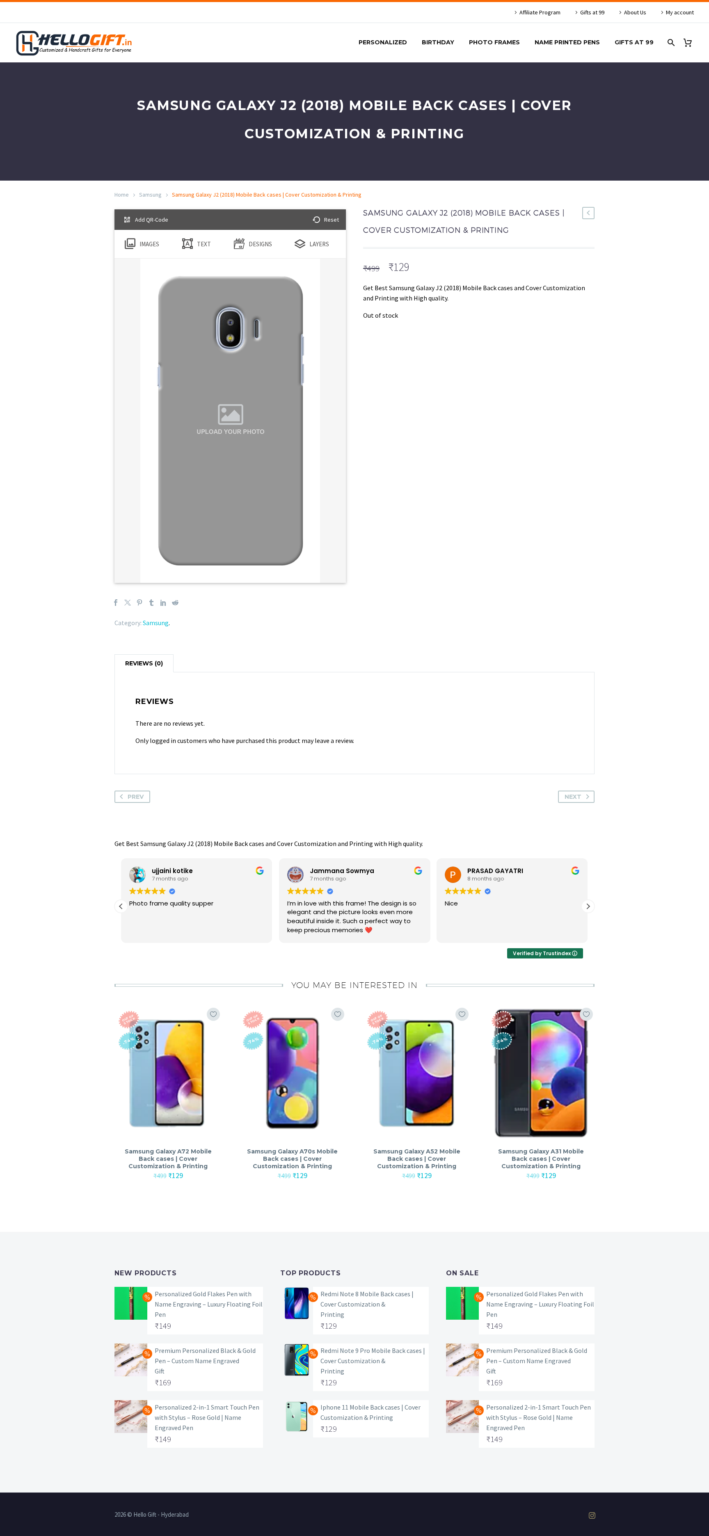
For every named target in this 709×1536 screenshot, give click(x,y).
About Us (635, 12)
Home (121, 194)
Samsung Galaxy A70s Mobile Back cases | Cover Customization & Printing (292, 1159)
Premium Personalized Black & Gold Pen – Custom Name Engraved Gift (205, 1360)
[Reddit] (175, 602)
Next (573, 796)
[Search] (670, 42)
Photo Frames (494, 42)
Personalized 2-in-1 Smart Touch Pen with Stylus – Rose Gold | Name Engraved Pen (207, 1417)
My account (680, 12)
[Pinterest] (139, 602)
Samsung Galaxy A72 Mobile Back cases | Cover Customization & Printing (168, 1159)
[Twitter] (127, 602)
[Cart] (691, 42)
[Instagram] (592, 1515)
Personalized (383, 42)
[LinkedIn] (163, 602)
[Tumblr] (151, 602)
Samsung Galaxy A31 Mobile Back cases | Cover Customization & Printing (541, 1159)
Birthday (438, 42)
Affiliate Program (539, 12)
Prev (136, 796)
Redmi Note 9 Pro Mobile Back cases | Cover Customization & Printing (372, 1360)
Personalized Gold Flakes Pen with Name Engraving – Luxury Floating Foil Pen (209, 1304)
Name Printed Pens (567, 42)
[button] (588, 906)
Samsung (150, 194)
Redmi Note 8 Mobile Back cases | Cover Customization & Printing (367, 1304)
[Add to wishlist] (213, 1014)
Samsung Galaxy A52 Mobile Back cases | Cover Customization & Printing (416, 1159)
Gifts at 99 (592, 12)
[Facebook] (115, 602)
